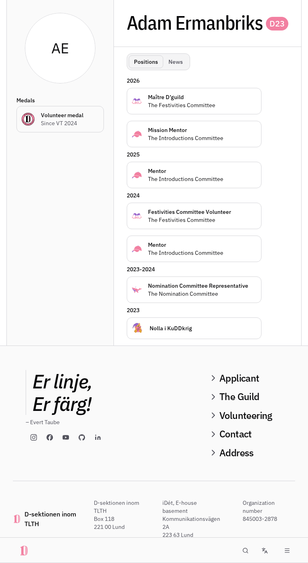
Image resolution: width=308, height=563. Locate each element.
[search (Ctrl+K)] (245, 551)
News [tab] (175, 61)
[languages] (265, 551)
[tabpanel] (211, 206)
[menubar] (287, 551)
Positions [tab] (146, 61)
